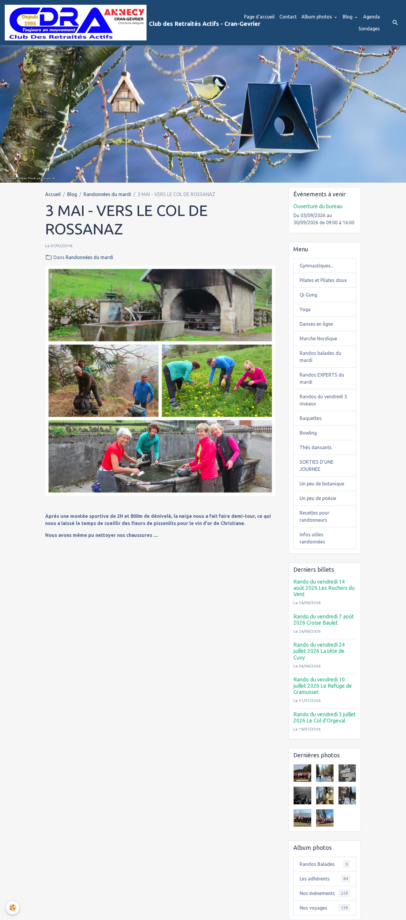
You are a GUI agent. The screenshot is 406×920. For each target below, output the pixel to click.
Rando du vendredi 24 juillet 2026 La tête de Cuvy (319, 651)
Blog (348, 16)
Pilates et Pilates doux (323, 280)
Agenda (371, 16)
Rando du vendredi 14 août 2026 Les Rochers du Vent (324, 588)
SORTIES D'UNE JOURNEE (316, 465)
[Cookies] (12, 907)
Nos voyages (324, 907)
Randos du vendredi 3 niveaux (323, 400)
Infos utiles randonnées (312, 538)
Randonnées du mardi (107, 194)
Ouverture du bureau (317, 206)
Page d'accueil (259, 16)
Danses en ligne (316, 324)
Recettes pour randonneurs (314, 516)
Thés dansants (316, 447)
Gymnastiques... (316, 265)
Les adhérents (324, 878)
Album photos (317, 16)
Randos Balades (324, 864)
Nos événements (324, 893)
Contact (288, 16)
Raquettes (311, 418)
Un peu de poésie (318, 498)
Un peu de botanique (322, 483)
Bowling (308, 432)
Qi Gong (308, 294)
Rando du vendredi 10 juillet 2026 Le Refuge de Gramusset (322, 686)
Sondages (369, 28)
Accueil (53, 194)
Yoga (305, 309)
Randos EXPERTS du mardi (322, 378)
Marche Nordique (318, 338)
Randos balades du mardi (320, 356)
